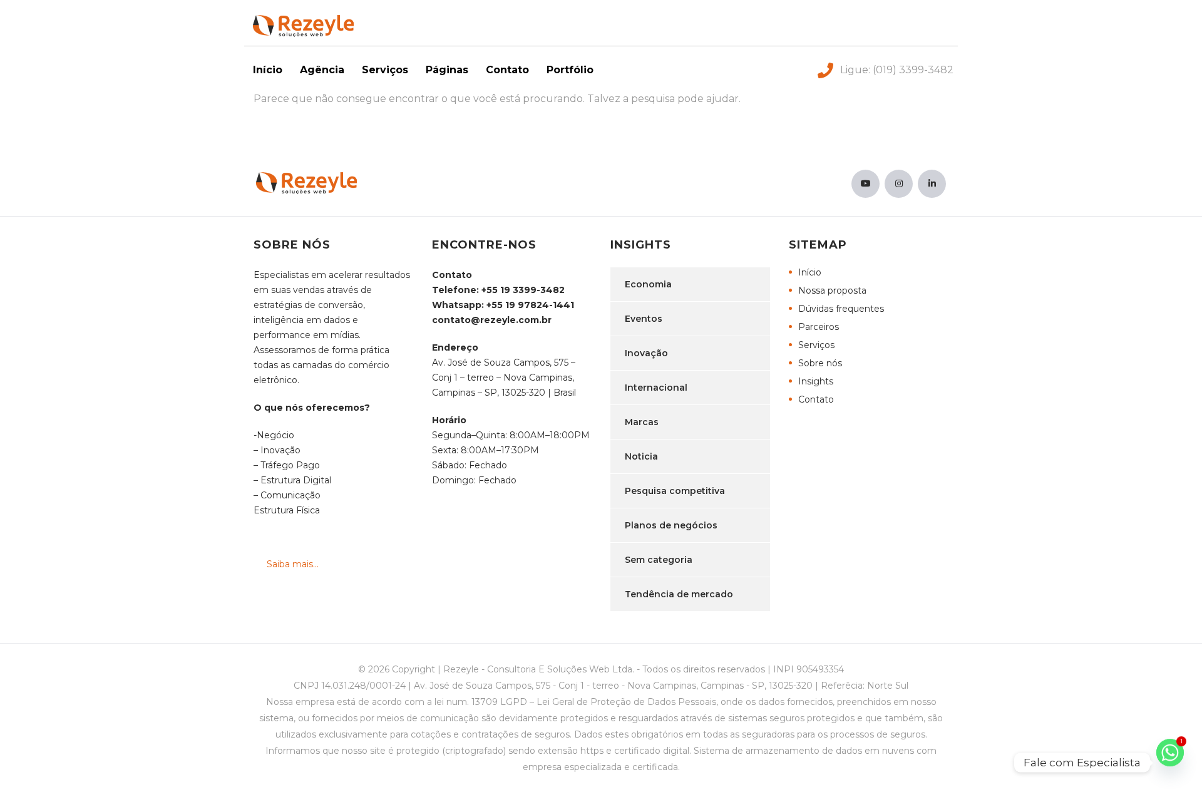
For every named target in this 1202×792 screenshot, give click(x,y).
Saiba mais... (293, 564)
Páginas (447, 70)
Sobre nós (820, 363)
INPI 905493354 (808, 669)
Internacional (656, 387)
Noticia (641, 456)
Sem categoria (658, 559)
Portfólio (570, 70)
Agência (322, 70)
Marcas (642, 422)
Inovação (646, 353)
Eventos (643, 318)
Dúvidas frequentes (841, 309)
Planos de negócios (671, 525)
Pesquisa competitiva (675, 490)
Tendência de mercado (679, 594)
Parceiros (818, 327)
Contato (507, 70)
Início (267, 70)
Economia (648, 284)
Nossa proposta (832, 290)
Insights (815, 381)
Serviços (385, 70)
